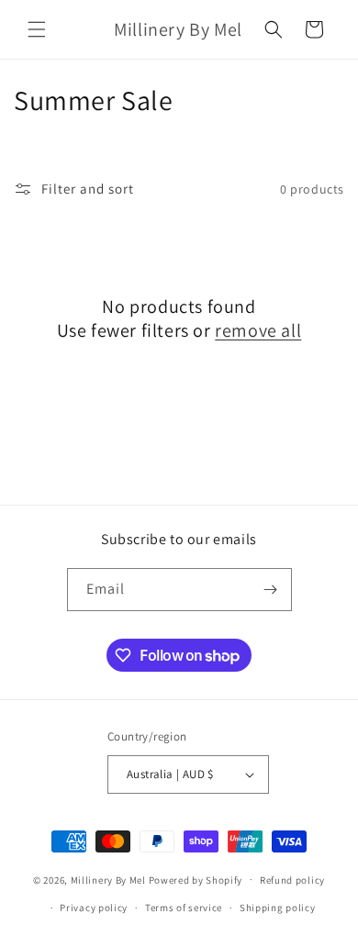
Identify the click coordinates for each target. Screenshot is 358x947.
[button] (37, 29)
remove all (258, 330)
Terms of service (183, 907)
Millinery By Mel (108, 879)
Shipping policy (278, 907)
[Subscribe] (271, 589)
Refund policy (292, 880)
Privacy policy (94, 907)
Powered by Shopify (196, 879)
